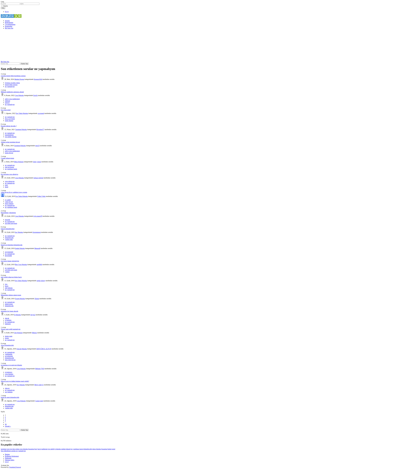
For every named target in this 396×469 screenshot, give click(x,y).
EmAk (35, 95)
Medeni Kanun (19, 79)
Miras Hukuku (19, 162)
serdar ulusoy (41, 281)
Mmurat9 (37, 248)
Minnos (34, 333)
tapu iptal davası (10, 360)
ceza (8, 449)
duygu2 (32, 315)
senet (113, 449)
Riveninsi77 (40, 129)
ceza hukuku (9, 374)
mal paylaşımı (9, 167)
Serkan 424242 (38, 178)
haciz (6, 286)
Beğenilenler (9, 22)
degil (6, 187)
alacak (7, 318)
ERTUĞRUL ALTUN (43, 349)
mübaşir (7, 101)
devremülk (8, 256)
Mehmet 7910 (39, 369)
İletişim (7, 454)
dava (14, 449)
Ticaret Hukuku (20, 298)
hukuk (109, 449)
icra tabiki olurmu (10, 137)
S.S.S (7, 462)
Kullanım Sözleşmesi (12, 456)
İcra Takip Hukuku (22, 113)
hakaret (68, 449)
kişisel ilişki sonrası (11, 85)
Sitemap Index (9, 460)
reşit (6, 185)
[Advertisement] (198, 45)
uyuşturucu (8, 372)
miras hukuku (96, 449)
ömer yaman (37, 162)
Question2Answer (15, 467)
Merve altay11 (39, 385)
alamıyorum (9, 304)
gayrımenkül (9, 252)
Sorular (7, 21)
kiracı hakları (9, 203)
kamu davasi (9, 153)
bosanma (104, 449)
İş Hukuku (17, 315)
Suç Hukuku (19, 232)
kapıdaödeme (9, 135)
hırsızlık (7, 220)
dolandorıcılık (9, 358)
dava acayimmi (10, 119)
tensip (7, 338)
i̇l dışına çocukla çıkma (12, 83)
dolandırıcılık (9, 238)
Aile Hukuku (18, 333)
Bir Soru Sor (9, 28)
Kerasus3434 (38, 79)
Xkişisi (37, 298)
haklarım (8, 324)
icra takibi (51, 449)
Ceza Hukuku (19, 95)
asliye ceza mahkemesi (12, 99)
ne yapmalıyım (10, 86)
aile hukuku (9, 288)
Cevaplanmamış (10, 24)
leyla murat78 (37, 216)
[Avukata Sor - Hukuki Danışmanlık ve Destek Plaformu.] (11, 17)
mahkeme (44, 449)
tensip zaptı (8, 336)
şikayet (7, 388)
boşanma (31, 449)
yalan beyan (9, 202)
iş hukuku (8, 320)
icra (6, 284)
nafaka (63, 449)
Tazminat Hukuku (21, 129)
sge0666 (39, 264)
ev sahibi (8, 200)
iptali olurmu (9, 120)
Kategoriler (8, 26)
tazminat (3, 449)
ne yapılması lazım (11, 169)
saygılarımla (9, 356)
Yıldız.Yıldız (41, 196)
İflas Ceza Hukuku (21, 264)
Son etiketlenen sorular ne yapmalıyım (13, 451)
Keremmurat (37, 232)
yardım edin (9, 239)
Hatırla (5, 6)
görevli (7, 103)
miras (17, 449)
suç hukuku (8, 392)
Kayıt (7, 11)
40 (6, 424)
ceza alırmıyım (9, 181)
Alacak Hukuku (21, 349)
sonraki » (8, 426)
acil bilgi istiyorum (11, 223)
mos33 (37, 145)
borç (35, 449)
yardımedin (8, 354)
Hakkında (8, 458)
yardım (7, 272)
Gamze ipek (39, 401)
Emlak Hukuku (20, 248)
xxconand (41, 113)
